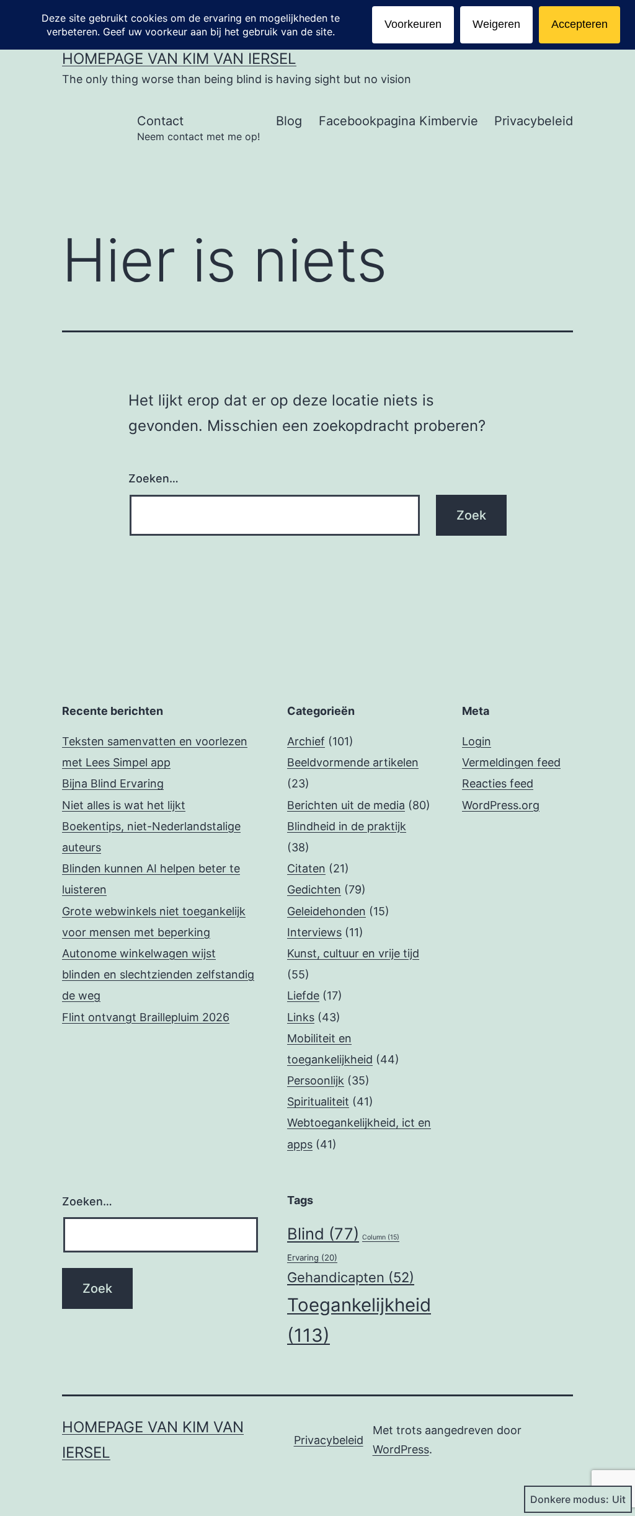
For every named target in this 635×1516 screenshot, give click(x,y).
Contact (198, 128)
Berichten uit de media (346, 805)
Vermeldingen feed (511, 762)
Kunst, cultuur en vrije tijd (353, 953)
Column (380, 1237)
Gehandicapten (350, 1277)
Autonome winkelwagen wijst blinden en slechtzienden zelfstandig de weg (158, 974)
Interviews (314, 932)
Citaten (306, 868)
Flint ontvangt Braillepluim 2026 (145, 1017)
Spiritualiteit (318, 1101)
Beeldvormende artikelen (353, 762)
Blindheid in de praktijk (346, 826)
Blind (323, 1233)
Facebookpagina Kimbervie (398, 120)
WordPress (401, 1449)
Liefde (303, 995)
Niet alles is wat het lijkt (123, 805)
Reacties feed (497, 783)
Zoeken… (153, 478)
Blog (289, 120)
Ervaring (312, 1257)
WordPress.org (501, 805)
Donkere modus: (569, 1499)
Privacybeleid (533, 120)
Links (300, 1017)
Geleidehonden (326, 911)
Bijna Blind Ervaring (113, 783)
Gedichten (314, 889)
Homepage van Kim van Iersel (179, 59)
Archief (306, 741)
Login (476, 741)
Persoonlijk (315, 1080)
